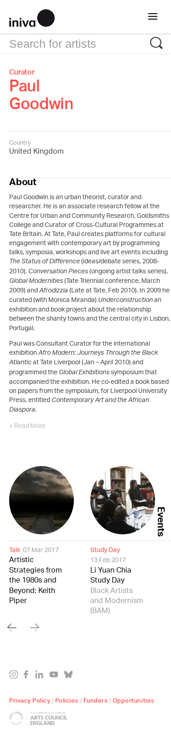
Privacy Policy (29, 699)
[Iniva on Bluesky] (70, 676)
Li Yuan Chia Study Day (116, 580)
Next (34, 627)
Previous (12, 627)
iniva (32, 17)
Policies (66, 699)
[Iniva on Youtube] (55, 676)
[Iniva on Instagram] (15, 676)
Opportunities (134, 699)
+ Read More (27, 426)
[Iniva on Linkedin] (41, 676)
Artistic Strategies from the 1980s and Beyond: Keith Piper (35, 575)
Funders (95, 699)
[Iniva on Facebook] (28, 676)
